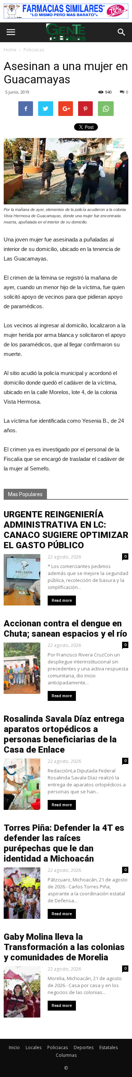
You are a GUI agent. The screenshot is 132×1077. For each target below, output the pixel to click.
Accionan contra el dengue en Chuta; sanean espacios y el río (65, 628)
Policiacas (57, 1047)
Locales (33, 1047)
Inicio (14, 1047)
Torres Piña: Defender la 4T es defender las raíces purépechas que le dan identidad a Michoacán (64, 843)
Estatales (108, 1047)
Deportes (84, 1047)
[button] (121, 32)
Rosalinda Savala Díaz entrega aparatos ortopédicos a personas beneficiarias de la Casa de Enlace (64, 734)
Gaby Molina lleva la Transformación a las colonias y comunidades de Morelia (64, 947)
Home (10, 50)
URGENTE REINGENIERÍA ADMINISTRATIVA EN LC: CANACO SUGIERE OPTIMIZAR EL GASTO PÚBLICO (66, 529)
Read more (62, 600)
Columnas (66, 1055)
